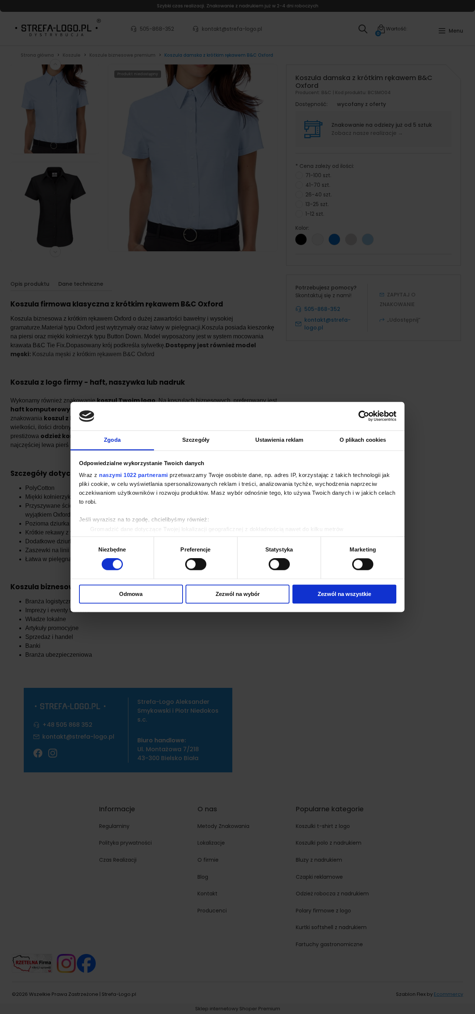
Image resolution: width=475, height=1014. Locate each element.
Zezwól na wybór (238, 594)
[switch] (195, 564)
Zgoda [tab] (112, 440)
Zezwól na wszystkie (344, 594)
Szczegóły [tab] (195, 440)
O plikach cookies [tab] (363, 440)
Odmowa (130, 594)
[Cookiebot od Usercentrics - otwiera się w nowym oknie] (363, 416)
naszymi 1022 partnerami (133, 475)
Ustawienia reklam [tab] (279, 440)
